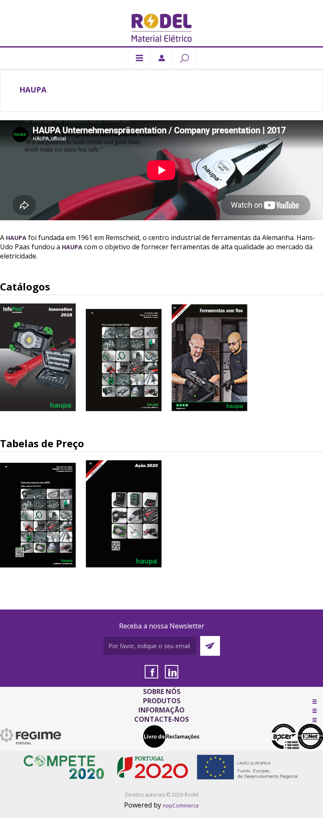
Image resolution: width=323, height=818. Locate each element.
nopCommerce (181, 805)
